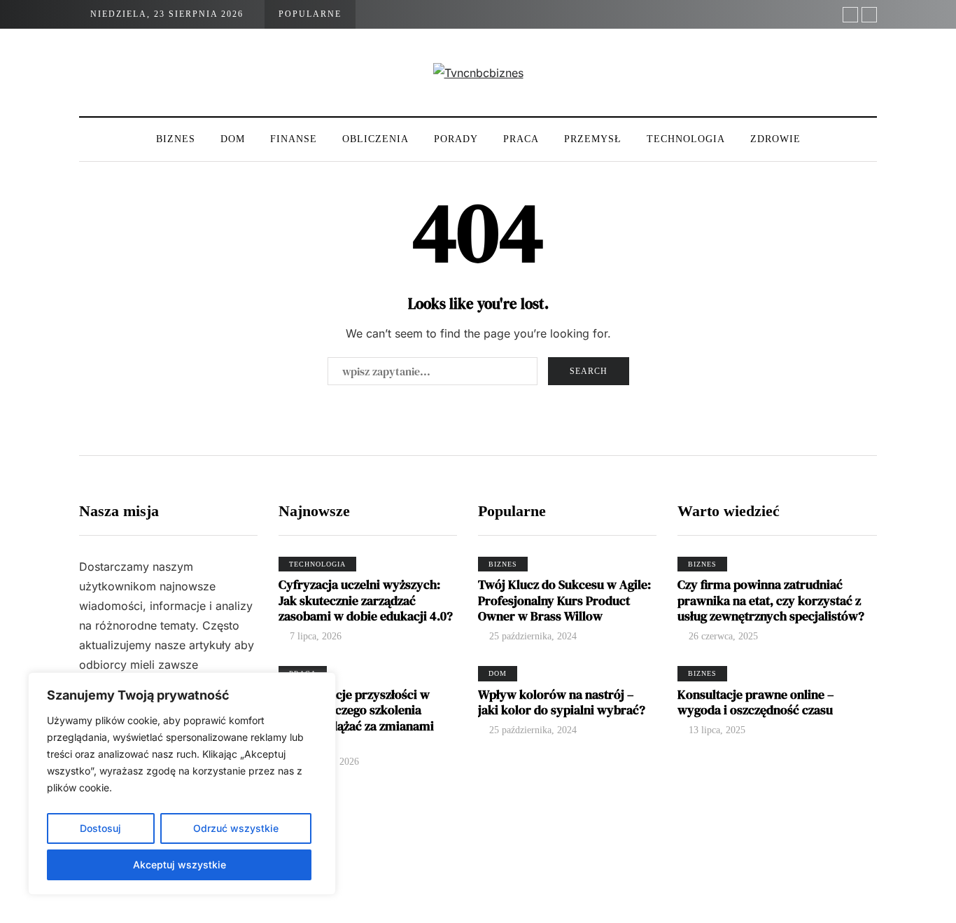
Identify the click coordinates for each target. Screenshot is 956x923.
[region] (182, 783)
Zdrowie (775, 139)
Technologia (686, 139)
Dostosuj (100, 828)
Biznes (175, 139)
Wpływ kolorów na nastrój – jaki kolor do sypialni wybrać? (561, 702)
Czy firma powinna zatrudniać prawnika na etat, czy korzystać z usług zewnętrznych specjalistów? (770, 600)
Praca (521, 139)
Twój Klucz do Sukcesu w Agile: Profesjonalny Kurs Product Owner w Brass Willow (564, 600)
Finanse (293, 139)
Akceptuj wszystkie (179, 864)
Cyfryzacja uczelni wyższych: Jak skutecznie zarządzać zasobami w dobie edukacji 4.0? (366, 600)
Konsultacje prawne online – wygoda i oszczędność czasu (755, 702)
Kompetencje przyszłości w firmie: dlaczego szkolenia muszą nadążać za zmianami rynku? (356, 718)
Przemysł (592, 139)
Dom (232, 139)
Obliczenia (375, 139)
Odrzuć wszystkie (236, 828)
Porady (456, 139)
